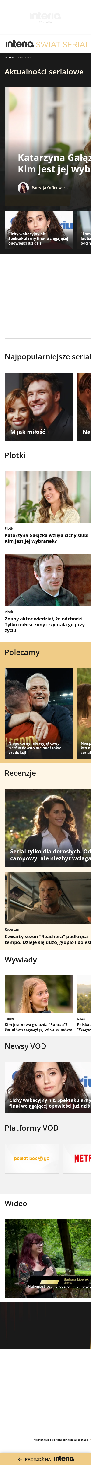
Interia (9, 57)
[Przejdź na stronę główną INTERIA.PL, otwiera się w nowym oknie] (20, 44)
